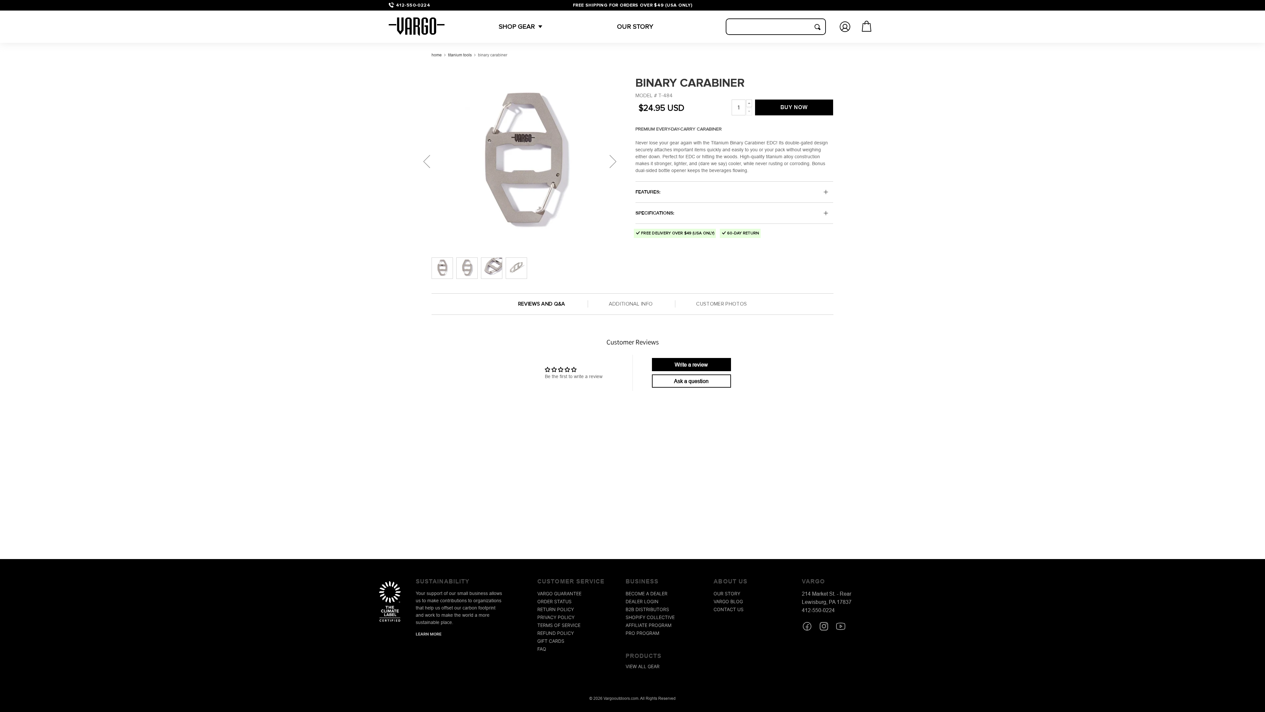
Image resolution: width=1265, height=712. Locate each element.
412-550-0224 (413, 5)
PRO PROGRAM (642, 633)
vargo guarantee (559, 593)
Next (612, 162)
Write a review (691, 365)
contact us (729, 609)
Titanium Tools (460, 54)
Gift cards (550, 641)
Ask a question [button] (691, 381)
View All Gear (643, 666)
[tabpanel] (524, 162)
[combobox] (776, 26)
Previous (426, 162)
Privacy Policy (556, 617)
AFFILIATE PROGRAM (648, 625)
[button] (516, 27)
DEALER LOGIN (642, 601)
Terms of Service (558, 625)
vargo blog (728, 601)
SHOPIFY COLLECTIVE (650, 617)
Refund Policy (555, 633)
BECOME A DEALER (646, 593)
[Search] (817, 27)
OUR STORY (635, 27)
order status (554, 601)
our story (727, 593)
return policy (555, 609)
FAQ (541, 649)
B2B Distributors (647, 609)
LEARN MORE (428, 634)
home (437, 54)
